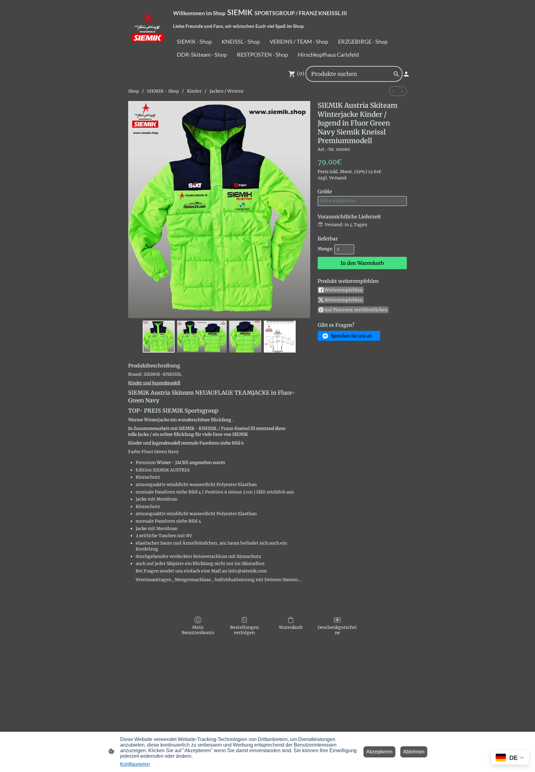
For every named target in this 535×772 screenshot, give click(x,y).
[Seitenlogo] (148, 31)
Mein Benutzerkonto (198, 630)
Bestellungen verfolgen (244, 630)
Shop (133, 91)
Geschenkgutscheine (337, 630)
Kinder (194, 91)
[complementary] (510, 758)
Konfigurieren (135, 764)
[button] (349, 336)
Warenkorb (291, 627)
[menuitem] (393, 91)
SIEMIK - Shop (163, 91)
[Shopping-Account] (406, 74)
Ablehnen (413, 751)
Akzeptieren (379, 751)
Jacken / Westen (226, 91)
